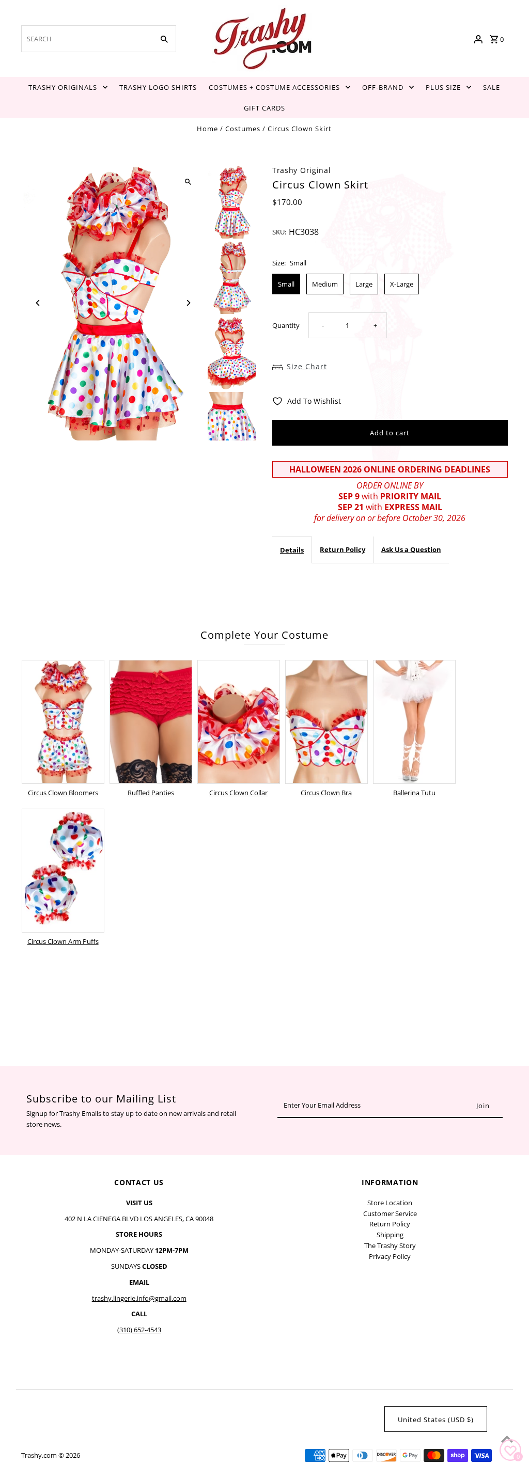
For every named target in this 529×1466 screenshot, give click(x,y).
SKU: (279, 232)
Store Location (389, 1202)
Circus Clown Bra (326, 792)
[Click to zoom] (188, 182)
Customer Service (390, 1213)
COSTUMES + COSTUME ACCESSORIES (274, 87)
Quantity (286, 325)
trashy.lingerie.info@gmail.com (139, 1298)
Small (286, 284)
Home (207, 128)
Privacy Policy (390, 1256)
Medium (325, 284)
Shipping (390, 1234)
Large (363, 284)
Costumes (242, 128)
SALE (491, 87)
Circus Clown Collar (238, 792)
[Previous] (38, 302)
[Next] (188, 302)
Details (292, 550)
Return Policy (342, 549)
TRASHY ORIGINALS (62, 87)
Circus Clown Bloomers (63, 792)
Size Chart (307, 366)
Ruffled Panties (151, 792)
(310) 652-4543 (139, 1329)
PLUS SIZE (443, 87)
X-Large (401, 284)
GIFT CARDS (264, 108)
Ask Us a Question (411, 549)
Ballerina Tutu (414, 792)
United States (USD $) (436, 1419)
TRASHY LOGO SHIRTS (158, 87)
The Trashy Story (390, 1245)
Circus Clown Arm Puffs (63, 941)
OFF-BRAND (382, 87)
